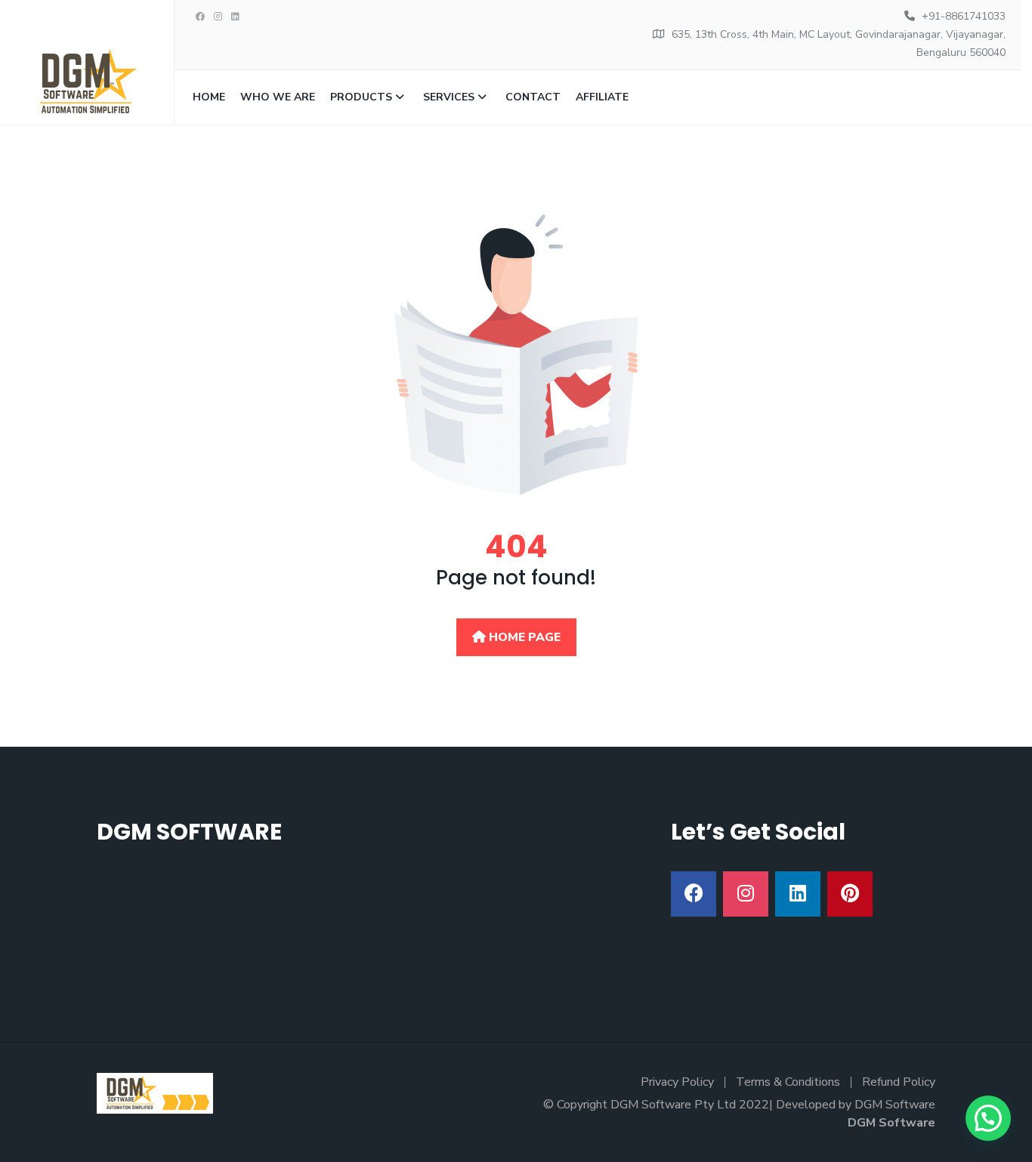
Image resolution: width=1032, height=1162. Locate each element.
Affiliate (602, 97)
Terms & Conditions (788, 1082)
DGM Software (891, 1122)
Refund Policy (898, 1082)
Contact (533, 97)
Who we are (277, 97)
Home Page (523, 637)
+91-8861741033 (964, 16)
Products (361, 97)
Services (448, 97)
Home (209, 97)
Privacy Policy (677, 1082)
